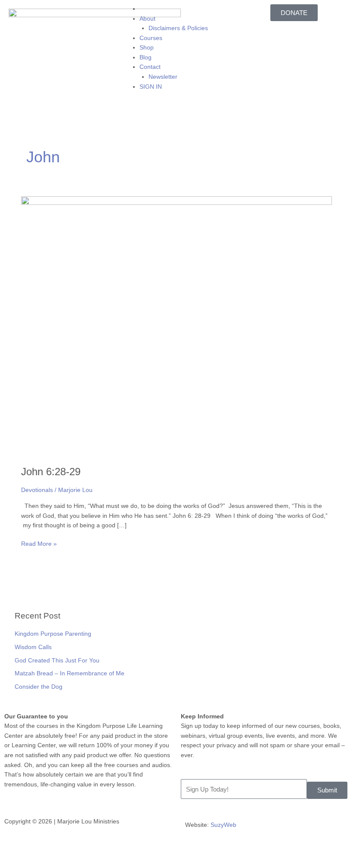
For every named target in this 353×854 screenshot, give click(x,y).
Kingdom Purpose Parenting (53, 634)
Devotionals (37, 490)
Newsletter (163, 77)
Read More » (39, 543)
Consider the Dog (38, 687)
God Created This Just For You (57, 660)
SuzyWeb (223, 825)
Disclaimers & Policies (178, 28)
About (147, 18)
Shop (146, 47)
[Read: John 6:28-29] (176, 326)
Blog (145, 57)
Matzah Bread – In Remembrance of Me (69, 673)
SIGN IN (150, 87)
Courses (150, 38)
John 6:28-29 (51, 471)
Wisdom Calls (33, 647)
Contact (150, 67)
